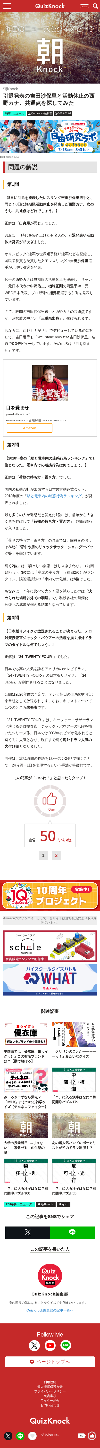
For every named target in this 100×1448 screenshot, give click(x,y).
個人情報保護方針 (50, 1386)
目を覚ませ (17, 407)
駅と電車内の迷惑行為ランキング (54, 496)
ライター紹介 (50, 1400)
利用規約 (50, 1382)
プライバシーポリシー (50, 1391)
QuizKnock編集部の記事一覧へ (50, 1310)
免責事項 (50, 1396)
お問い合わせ (50, 1405)
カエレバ (24, 414)
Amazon (29, 428)
